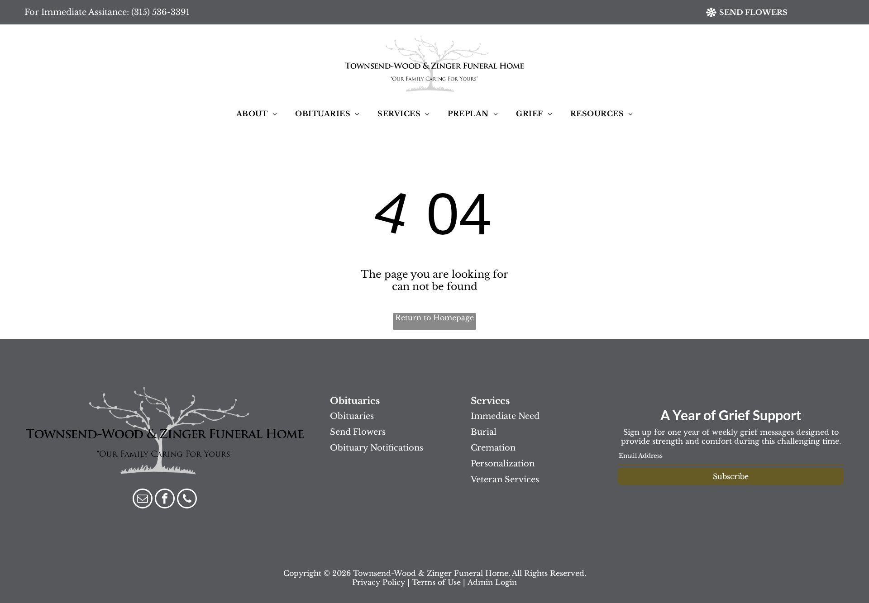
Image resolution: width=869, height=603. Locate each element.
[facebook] (165, 500)
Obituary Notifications (376, 448)
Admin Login (492, 582)
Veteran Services (505, 479)
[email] (143, 500)
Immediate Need (505, 416)
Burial (484, 432)
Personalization (503, 464)
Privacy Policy (378, 582)
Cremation (493, 448)
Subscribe (731, 476)
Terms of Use (436, 582)
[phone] (187, 500)
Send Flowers (358, 432)
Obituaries (352, 416)
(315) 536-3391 (160, 12)
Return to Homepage (434, 317)
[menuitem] (256, 113)
